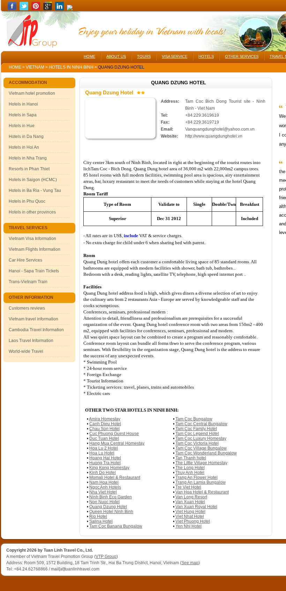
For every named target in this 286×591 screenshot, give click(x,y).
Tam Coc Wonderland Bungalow (206, 453)
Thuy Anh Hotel (189, 472)
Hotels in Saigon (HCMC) (33, 179)
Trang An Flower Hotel (196, 477)
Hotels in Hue (22, 125)
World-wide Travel (26, 351)
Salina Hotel (101, 521)
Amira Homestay (104, 419)
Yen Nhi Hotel (188, 526)
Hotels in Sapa (23, 114)
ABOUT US (116, 56)
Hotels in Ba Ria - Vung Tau (35, 190)
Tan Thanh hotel (190, 458)
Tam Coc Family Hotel (196, 428)
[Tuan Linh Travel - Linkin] (59, 9)
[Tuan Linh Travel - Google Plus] (47, 9)
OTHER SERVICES (241, 56)
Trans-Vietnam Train (28, 281)
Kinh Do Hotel (102, 472)
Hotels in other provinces (32, 212)
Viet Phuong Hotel (192, 521)
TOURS (144, 56)
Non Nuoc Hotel (104, 501)
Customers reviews (27, 308)
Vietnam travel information (33, 319)
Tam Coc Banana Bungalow (115, 526)
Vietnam (35, 67)
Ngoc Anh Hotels (105, 487)
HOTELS (206, 56)
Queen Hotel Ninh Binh (111, 511)
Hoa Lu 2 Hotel (103, 448)
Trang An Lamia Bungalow (200, 482)
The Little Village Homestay (201, 462)
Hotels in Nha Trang (28, 158)
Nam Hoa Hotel (104, 482)
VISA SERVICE (174, 56)
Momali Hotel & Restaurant (114, 477)
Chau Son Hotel (104, 428)
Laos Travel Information (31, 340)
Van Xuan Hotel (190, 501)
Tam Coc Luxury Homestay (200, 438)
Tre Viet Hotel (188, 487)
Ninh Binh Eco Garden (110, 497)
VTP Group (106, 556)
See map (189, 562)
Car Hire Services (25, 260)
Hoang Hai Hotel (105, 458)
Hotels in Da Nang (26, 136)
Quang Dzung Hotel (108, 506)
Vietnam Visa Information (32, 238)
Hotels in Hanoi (23, 104)
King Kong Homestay (109, 467)
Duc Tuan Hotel (104, 438)
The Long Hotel (190, 467)
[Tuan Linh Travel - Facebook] (12, 9)
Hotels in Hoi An (24, 147)
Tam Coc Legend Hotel (197, 433)
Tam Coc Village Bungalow (201, 448)
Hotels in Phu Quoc (27, 201)
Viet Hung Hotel (190, 511)
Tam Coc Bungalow (193, 419)
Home (15, 67)
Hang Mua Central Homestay (116, 443)
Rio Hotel (98, 516)
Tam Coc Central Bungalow (201, 423)
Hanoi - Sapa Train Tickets (34, 271)
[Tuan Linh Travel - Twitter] (24, 9)
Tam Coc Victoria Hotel (197, 443)
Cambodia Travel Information (36, 329)
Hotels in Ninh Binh (72, 67)
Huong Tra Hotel (105, 462)
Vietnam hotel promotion (32, 93)
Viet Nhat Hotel (189, 516)
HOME (89, 56)
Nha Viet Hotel (103, 492)
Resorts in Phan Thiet (29, 168)
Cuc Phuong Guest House (114, 433)
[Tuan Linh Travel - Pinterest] (35, 9)
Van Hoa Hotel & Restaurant (202, 492)
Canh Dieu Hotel (105, 423)
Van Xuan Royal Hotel (196, 506)
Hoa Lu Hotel (101, 453)
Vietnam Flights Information (34, 249)
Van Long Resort (191, 497)
